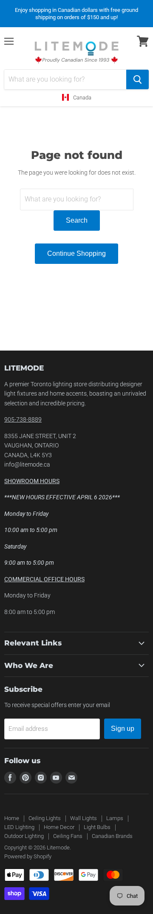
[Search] (137, 79)
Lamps (114, 818)
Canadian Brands (112, 836)
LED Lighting (19, 827)
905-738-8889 (23, 419)
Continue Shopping (76, 253)
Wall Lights (83, 818)
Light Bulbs (97, 827)
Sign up (122, 728)
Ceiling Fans (67, 836)
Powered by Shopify (27, 856)
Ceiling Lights (44, 818)
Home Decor (59, 827)
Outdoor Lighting (24, 836)
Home (11, 818)
